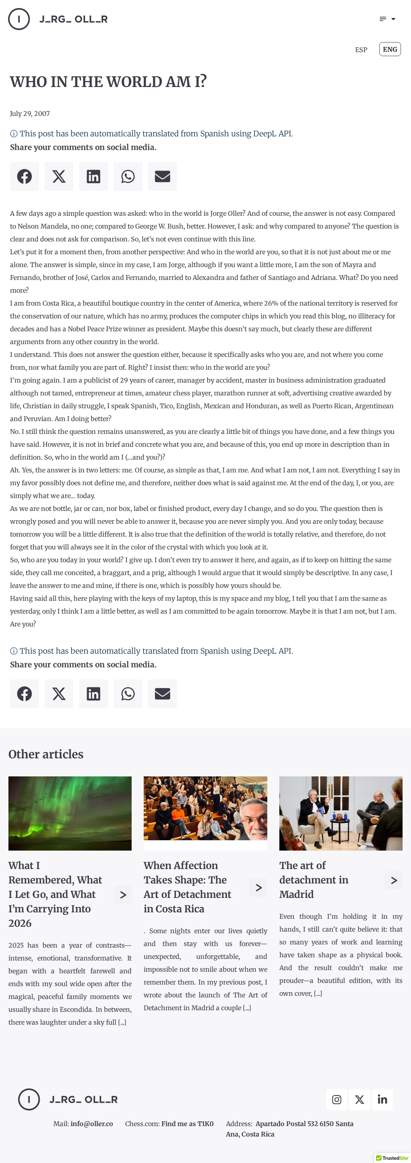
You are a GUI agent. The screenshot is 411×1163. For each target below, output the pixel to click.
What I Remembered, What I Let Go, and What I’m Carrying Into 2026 (55, 894)
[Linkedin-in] (382, 1099)
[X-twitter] (359, 1099)
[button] (24, 176)
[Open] (393, 19)
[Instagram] (336, 1099)
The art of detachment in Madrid (313, 880)
